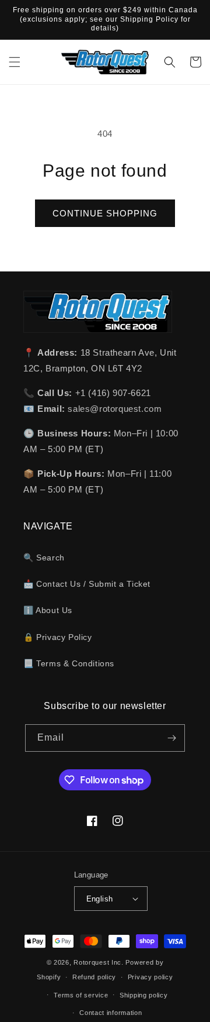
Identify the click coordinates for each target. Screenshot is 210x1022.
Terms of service (81, 995)
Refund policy (94, 976)
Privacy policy (150, 976)
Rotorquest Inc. (99, 962)
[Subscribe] (171, 738)
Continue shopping (105, 213)
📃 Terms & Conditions (68, 663)
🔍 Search (44, 557)
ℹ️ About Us (47, 610)
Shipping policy (144, 995)
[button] (14, 62)
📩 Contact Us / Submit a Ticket (86, 584)
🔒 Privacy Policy (57, 637)
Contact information (110, 1012)
